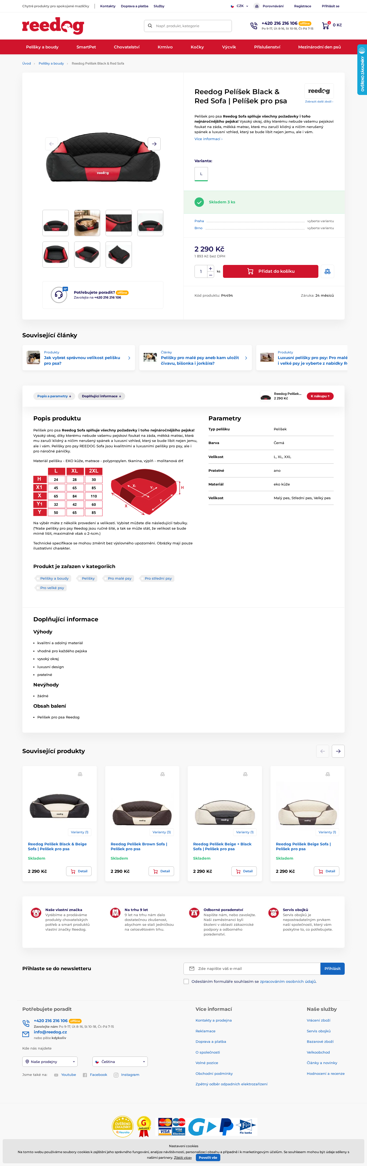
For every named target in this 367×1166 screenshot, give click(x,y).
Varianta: (203, 160)
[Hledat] (150, 26)
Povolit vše (208, 1158)
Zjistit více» (183, 1158)
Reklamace (205, 1031)
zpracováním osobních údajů (288, 981)
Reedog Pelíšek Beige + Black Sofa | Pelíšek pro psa (222, 846)
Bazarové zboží (320, 1041)
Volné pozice (207, 1063)
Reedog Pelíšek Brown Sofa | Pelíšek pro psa (139, 846)
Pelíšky (88, 578)
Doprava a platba (134, 6)
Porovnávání (273, 6)
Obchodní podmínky (214, 1073)
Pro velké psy (52, 588)
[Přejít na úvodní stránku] (53, 26)
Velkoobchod (318, 1052)
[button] (154, 143)
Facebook (98, 1074)
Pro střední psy (158, 578)
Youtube (68, 1074)
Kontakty (108, 6)
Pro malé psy (119, 578)
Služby (159, 6)
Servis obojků (319, 1031)
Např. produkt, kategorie (177, 26)
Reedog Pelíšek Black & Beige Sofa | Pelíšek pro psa (57, 846)
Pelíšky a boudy (51, 63)
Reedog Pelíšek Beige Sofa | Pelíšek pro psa (303, 846)
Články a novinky (322, 1063)
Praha (199, 221)
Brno (199, 228)
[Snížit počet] (210, 274)
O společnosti (208, 1052)
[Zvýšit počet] (210, 268)
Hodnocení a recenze (326, 1073)
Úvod (26, 63)
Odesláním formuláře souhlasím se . (254, 981)
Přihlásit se (330, 6)
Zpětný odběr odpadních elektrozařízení (232, 1084)
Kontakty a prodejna (214, 1020)
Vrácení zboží (318, 1020)
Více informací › (208, 139)
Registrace (302, 6)
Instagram (130, 1074)
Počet (201, 271)
